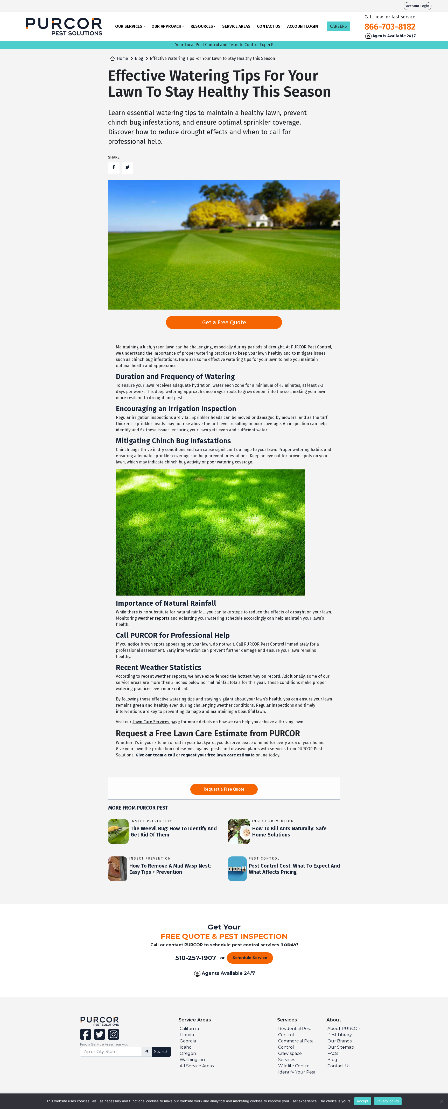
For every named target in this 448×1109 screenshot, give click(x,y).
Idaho (186, 1047)
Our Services (128, 26)
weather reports (153, 618)
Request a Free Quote (224, 789)
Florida (187, 1034)
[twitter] (99, 1037)
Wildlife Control (294, 1065)
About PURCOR (344, 1028)
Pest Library (339, 1034)
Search (161, 1051)
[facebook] (86, 1037)
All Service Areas (197, 1065)
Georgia (188, 1041)
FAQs (332, 1053)
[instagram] (112, 1037)
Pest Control (264, 858)
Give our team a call (155, 755)
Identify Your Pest (297, 1072)
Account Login (417, 6)
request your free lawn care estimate (218, 755)
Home (122, 58)
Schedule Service (250, 957)
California (189, 1028)
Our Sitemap (340, 1047)
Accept (363, 1101)
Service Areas (236, 26)
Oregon (188, 1053)
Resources (202, 26)
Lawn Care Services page (156, 721)
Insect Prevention (151, 821)
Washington (192, 1059)
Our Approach (166, 26)
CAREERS (338, 26)
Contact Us (269, 26)
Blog (139, 58)
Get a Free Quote (224, 322)
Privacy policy (387, 1101)
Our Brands (339, 1041)
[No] (441, 1101)
